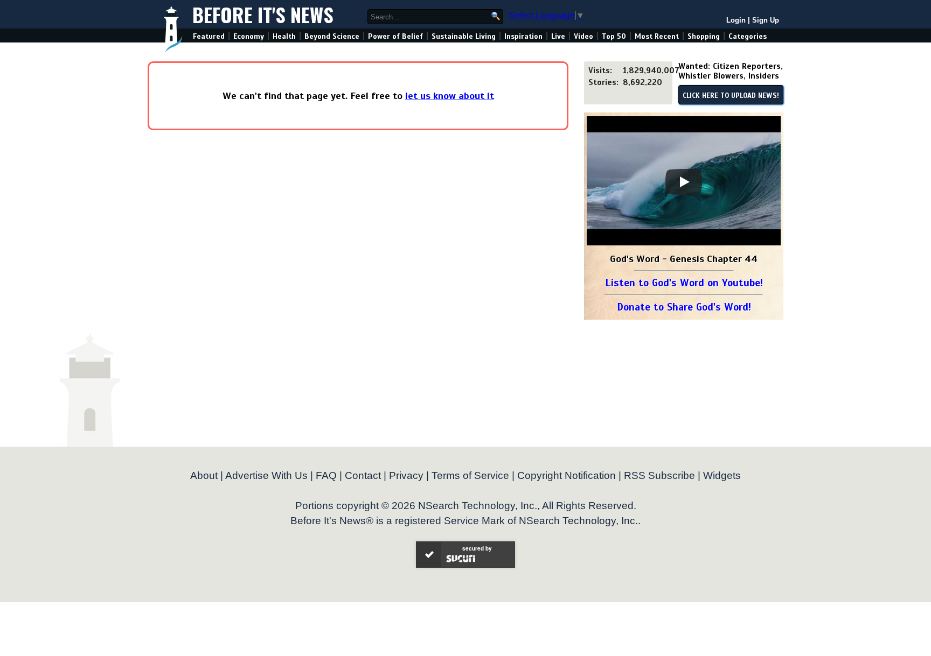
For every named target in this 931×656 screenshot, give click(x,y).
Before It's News (263, 14)
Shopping (703, 36)
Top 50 (614, 36)
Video (583, 36)
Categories (747, 36)
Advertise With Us (266, 475)
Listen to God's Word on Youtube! (684, 283)
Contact (363, 475)
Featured (209, 36)
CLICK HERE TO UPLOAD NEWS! (731, 95)
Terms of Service (470, 475)
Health (284, 36)
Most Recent (657, 36)
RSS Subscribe (659, 475)
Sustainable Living (464, 36)
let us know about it (449, 96)
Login (736, 20)
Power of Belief (395, 36)
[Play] (683, 182)
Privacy (406, 475)
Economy (248, 36)
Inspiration (523, 36)
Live (558, 36)
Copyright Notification (566, 475)
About (204, 475)
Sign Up (765, 20)
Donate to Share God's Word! (684, 307)
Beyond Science (331, 36)
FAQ (326, 475)
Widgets (722, 475)
